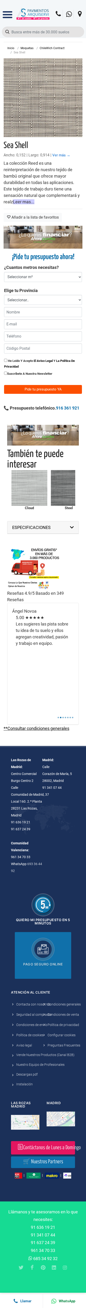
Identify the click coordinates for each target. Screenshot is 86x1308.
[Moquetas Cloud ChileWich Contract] (29, 488)
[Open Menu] (7, 11)
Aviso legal (24, 1045)
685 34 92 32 (45, 1258)
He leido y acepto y (39, 363)
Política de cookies (29, 1035)
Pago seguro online (43, 964)
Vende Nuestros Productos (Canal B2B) (45, 1055)
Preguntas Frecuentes (64, 1045)
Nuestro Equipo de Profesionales (40, 1065)
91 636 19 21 (43, 1227)
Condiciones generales (64, 1004)
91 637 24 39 (43, 1242)
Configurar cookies (61, 1035)
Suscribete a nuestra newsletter (29, 373)
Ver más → (61, 155)
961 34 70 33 (43, 1250)
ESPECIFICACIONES (31, 527)
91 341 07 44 (43, 1234)
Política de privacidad (63, 1025)
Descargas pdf (27, 1074)
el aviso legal (43, 361)
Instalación (24, 1084)
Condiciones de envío (31, 1025)
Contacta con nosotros (33, 1004)
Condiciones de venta (63, 1014)
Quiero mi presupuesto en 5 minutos (43, 921)
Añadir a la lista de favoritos (35, 217)
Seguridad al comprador (34, 1014)
